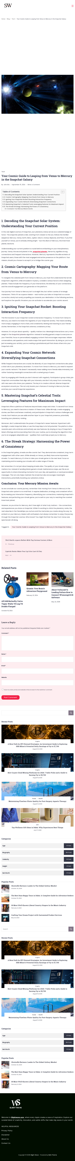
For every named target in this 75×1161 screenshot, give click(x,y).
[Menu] (73, 6)
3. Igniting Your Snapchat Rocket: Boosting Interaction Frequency (27, 199)
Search (71, 712)
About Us (5, 1139)
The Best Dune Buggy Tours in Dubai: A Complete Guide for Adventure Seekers (42, 896)
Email (3, 666)
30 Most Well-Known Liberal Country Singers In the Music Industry (38, 905)
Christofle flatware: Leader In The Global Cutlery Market (34, 886)
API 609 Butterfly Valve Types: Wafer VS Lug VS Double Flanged (12, 604)
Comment (5, 633)
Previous (11, 544)
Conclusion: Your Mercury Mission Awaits (20, 209)
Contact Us (5, 1143)
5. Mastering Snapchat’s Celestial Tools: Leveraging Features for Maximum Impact (34, 204)
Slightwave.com (17, 1117)
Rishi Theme (53, 1155)
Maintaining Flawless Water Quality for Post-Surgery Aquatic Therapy (37, 801)
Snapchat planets (19, 334)
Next (6, 555)
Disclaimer (5, 1135)
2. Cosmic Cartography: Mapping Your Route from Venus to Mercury (29, 197)
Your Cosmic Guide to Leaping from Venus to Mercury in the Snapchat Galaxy (41, 527)
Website (4, 677)
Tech (3, 172)
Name (3, 654)
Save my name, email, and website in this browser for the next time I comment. (28, 690)
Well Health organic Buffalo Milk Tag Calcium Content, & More (29, 540)
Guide (34, 798)
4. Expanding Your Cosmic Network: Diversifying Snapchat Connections (30, 202)
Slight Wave (35, 1155)
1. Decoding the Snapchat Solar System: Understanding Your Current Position (32, 195)
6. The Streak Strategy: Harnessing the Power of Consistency (26, 207)
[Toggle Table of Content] (61, 192)
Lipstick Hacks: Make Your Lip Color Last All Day (23, 551)
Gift (37, 825)
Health (41, 798)
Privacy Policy (6, 1131)
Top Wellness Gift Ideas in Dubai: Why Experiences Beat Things (37, 827)
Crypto (37, 741)
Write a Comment (34, 185)
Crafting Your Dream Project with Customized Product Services (36, 915)
